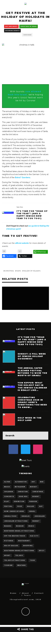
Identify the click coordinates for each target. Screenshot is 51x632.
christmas (9, 271)
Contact (39, 593)
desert (35, 496)
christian (23, 491)
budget (33, 486)
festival (8, 506)
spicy (41, 550)
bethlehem (20, 486)
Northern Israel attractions (19, 531)
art (33, 481)
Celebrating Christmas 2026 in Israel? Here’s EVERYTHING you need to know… (32, 402)
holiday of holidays (31, 271)
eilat (6, 501)
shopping (28, 545)
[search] (44, 436)
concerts (9, 496)
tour (32, 560)
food (19, 506)
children (8, 491)
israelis (25, 516)
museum (20, 526)
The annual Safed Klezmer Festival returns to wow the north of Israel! (32, 372)
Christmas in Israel (28, 26)
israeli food (10, 516)
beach (7, 486)
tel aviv (19, 555)
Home (13, 593)
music (31, 526)
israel (32, 511)
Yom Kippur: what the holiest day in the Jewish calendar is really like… (32, 386)
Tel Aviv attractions (14, 560)
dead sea (23, 496)
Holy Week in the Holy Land (29, 419)
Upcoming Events (12, 30)
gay (41, 506)
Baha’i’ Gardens (22, 177)
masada (7, 526)
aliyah (7, 481)
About (25, 593)
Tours (27, 595)
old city (34, 536)
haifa (18, 271)
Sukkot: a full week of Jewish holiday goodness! (32, 356)
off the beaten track (14, 536)
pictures (8, 540)
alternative (21, 481)
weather (21, 565)
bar (42, 481)
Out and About (11, 26)
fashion (33, 501)
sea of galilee (11, 545)
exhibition (19, 501)
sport (7, 555)
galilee (30, 506)
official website (22, 243)
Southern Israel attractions (19, 550)
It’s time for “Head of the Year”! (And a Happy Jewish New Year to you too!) (32, 215)
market (36, 521)
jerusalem (40, 516)
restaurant (24, 540)
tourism (8, 565)
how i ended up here (14, 511)
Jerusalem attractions (16, 521)
